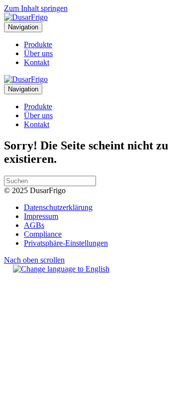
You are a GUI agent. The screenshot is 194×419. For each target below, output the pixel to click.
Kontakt (36, 62)
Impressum (41, 216)
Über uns (38, 53)
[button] (34, 260)
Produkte (38, 44)
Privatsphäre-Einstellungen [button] (66, 243)
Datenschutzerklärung (58, 207)
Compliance (43, 234)
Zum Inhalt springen (36, 8)
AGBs (34, 225)
